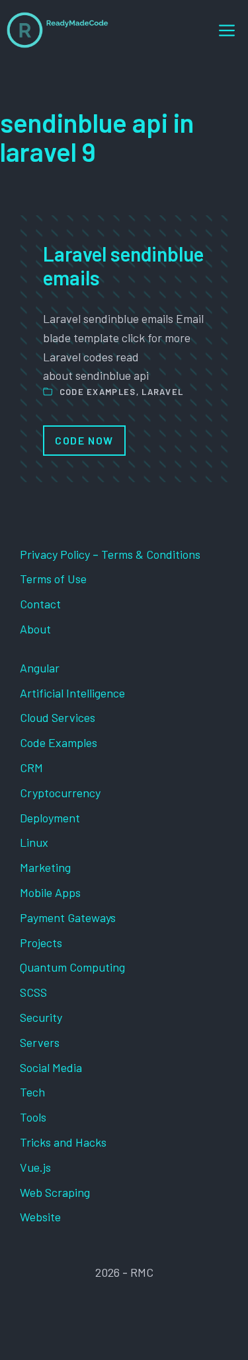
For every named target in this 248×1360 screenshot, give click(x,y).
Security (41, 1017)
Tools (33, 1117)
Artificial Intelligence (72, 693)
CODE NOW (84, 440)
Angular (40, 668)
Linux (34, 842)
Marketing (45, 867)
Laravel (162, 391)
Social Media (51, 1067)
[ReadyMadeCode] (57, 30)
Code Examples (98, 391)
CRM (31, 767)
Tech (32, 1092)
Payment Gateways (68, 917)
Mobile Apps (50, 892)
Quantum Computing (72, 967)
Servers (40, 1042)
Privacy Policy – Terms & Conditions (110, 554)
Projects (41, 942)
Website (40, 1216)
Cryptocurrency (60, 792)
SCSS (33, 992)
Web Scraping (55, 1192)
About (35, 629)
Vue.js (35, 1167)
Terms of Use (53, 578)
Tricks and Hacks (63, 1142)
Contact (40, 603)
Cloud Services (57, 717)
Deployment (50, 817)
